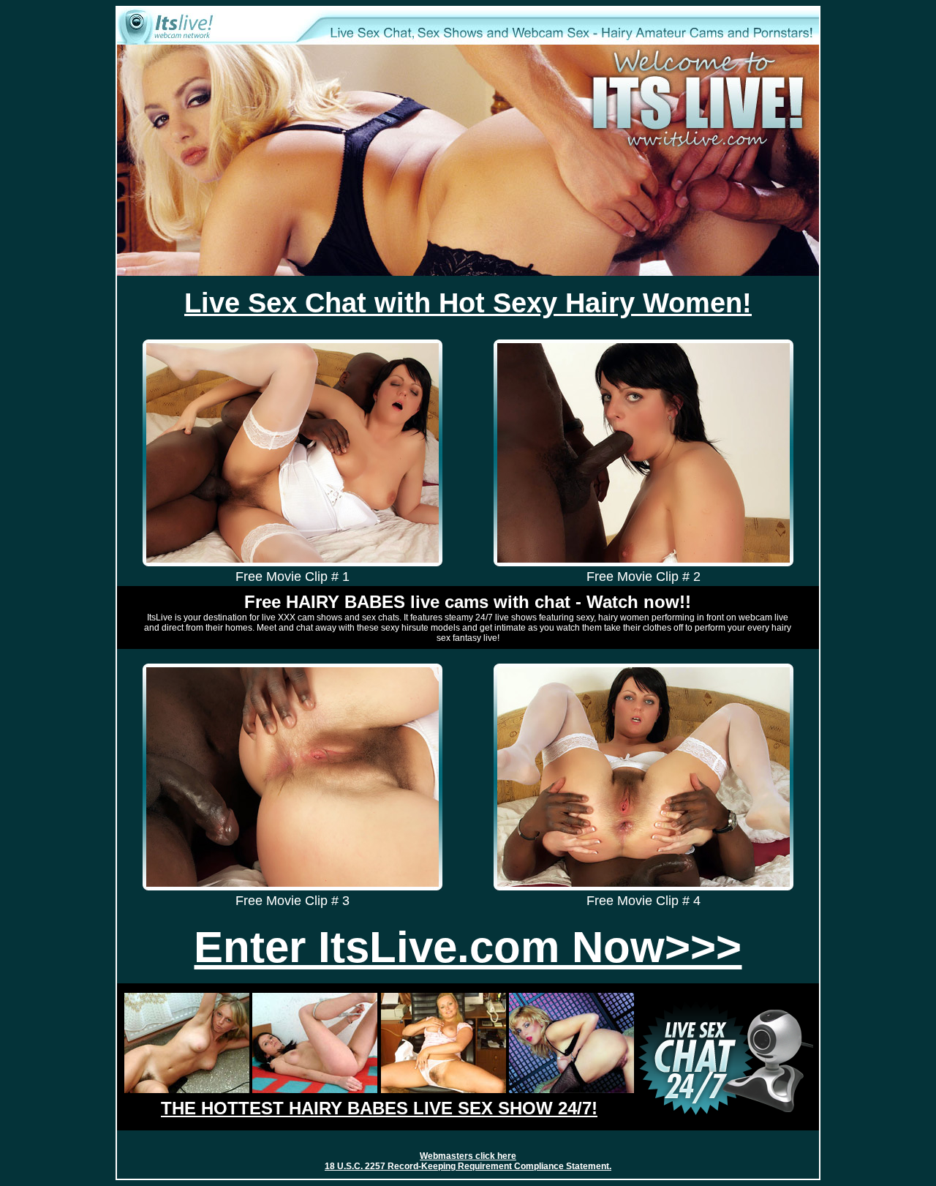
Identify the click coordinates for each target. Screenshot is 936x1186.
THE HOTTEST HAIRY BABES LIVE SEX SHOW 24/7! (379, 1108)
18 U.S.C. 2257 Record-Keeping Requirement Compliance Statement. (468, 1166)
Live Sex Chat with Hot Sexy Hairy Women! (468, 303)
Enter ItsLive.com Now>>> (467, 947)
